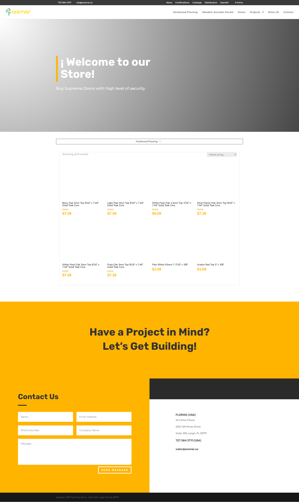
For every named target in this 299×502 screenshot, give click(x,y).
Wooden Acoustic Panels (217, 12)
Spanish (224, 3)
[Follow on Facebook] (220, 388)
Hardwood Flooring (185, 12)
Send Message (114, 470)
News (169, 3)
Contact (288, 12)
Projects (255, 12)
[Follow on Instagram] (229, 388)
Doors (241, 12)
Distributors (211, 3)
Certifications (182, 3)
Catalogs (197, 3)
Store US (273, 12)
